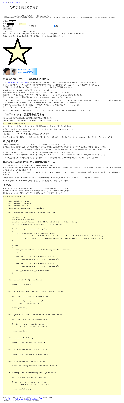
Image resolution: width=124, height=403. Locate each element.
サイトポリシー (8, 399)
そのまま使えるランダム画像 (18, 82)
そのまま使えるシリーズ (18, 2)
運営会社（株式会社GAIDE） (34, 399)
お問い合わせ (19, 399)
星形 (56, 26)
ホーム (5, 2)
